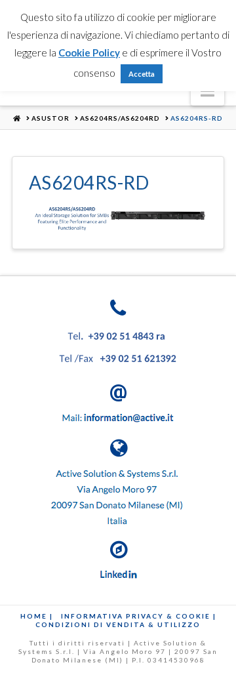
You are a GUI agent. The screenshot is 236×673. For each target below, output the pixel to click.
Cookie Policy (89, 52)
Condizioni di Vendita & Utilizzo (118, 624)
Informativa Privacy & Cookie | (138, 616)
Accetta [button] (141, 74)
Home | (36, 616)
